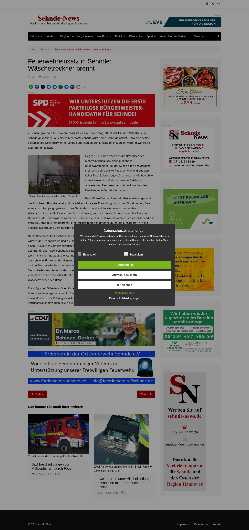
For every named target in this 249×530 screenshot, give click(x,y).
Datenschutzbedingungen (124, 298)
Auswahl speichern (124, 274)
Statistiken (136, 254)
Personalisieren (124, 292)
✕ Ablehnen (124, 284)
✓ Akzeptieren (125, 264)
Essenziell (89, 254)
